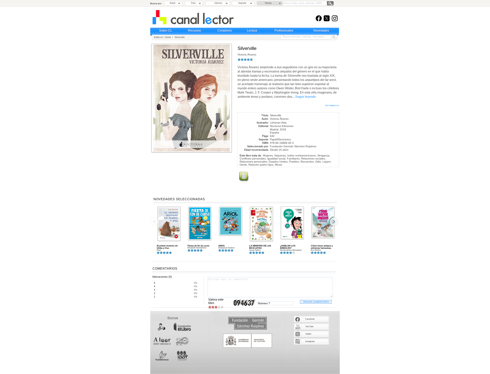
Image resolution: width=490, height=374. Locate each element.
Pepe (159, 250)
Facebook (310, 319)
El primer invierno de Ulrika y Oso (167, 247)
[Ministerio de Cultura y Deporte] (247, 341)
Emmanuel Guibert (226, 248)
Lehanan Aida (278, 122)
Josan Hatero (255, 250)
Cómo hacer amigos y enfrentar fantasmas (322, 247)
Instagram (310, 341)
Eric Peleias (316, 250)
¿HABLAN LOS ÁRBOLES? (287, 247)
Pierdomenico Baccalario (291, 250)
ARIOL (221, 246)
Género (217, 3)
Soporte (242, 3)
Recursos (194, 30)
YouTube (309, 326)
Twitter (308, 334)
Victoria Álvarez (247, 54)
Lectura (252, 30)
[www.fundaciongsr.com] (247, 323)
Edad (172, 3)
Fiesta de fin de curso (198, 246)
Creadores (224, 30)
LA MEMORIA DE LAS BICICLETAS (260, 247)
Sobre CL (165, 30)
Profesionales (283, 30)
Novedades (321, 30)
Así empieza (331, 105)
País (193, 3)
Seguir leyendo (305, 96)
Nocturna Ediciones (281, 126)
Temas (268, 3)
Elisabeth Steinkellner (197, 248)
